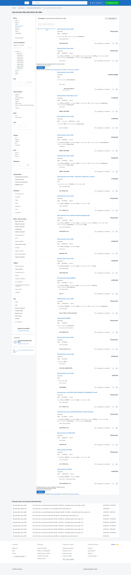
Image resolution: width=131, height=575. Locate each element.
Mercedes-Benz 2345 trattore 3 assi (67, 95)
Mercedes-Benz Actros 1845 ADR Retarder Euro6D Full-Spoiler (75, 412)
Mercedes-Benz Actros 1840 (19, 529)
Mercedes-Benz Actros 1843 (19, 512)
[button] (113, 43)
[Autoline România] (17, 2)
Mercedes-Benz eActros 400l (65, 354)
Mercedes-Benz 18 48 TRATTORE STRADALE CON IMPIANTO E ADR (77, 392)
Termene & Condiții (41, 548)
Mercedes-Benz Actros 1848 (65, 116)
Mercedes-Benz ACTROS (64, 449)
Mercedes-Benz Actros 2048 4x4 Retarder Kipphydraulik (73, 215)
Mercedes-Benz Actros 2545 (19, 515)
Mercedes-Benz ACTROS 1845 (66, 433)
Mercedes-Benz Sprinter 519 (20, 508)
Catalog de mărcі (41, 558)
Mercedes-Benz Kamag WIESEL (66, 278)
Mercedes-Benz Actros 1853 (65, 196)
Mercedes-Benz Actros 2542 (19, 536)
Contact (14, 553)
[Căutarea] (34, 3)
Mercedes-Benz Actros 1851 (65, 48)
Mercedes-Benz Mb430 (63, 318)
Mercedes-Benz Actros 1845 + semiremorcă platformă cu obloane (76, 176)
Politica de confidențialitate (43, 550)
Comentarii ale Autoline (42, 556)
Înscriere (41, 67)
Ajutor (13, 550)
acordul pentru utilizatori (73, 69)
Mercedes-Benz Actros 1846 (19, 532)
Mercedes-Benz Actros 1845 (65, 29)
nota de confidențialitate (55, 69)
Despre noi (14, 548)
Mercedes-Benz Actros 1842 (19, 522)
